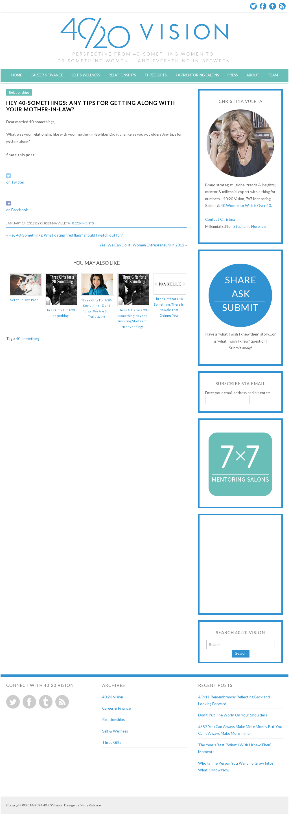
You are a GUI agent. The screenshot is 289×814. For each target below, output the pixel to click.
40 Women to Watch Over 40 (246, 205)
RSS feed (62, 702)
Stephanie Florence (249, 226)
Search (240, 653)
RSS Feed (282, 6)
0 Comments (83, 223)
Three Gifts (155, 75)
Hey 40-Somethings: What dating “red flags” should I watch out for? (66, 235)
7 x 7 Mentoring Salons (197, 75)
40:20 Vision (112, 697)
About (252, 75)
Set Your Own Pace (24, 300)
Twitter (253, 6)
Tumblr (272, 6)
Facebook (263, 6)
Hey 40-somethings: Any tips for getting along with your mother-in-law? (90, 106)
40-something (27, 338)
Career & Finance (46, 75)
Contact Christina (220, 219)
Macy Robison (90, 805)
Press (232, 75)
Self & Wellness (85, 75)
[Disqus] (96, 418)
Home (16, 75)
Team (273, 75)
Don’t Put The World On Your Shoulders (232, 715)
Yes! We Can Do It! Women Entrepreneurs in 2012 (141, 245)
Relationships (122, 75)
